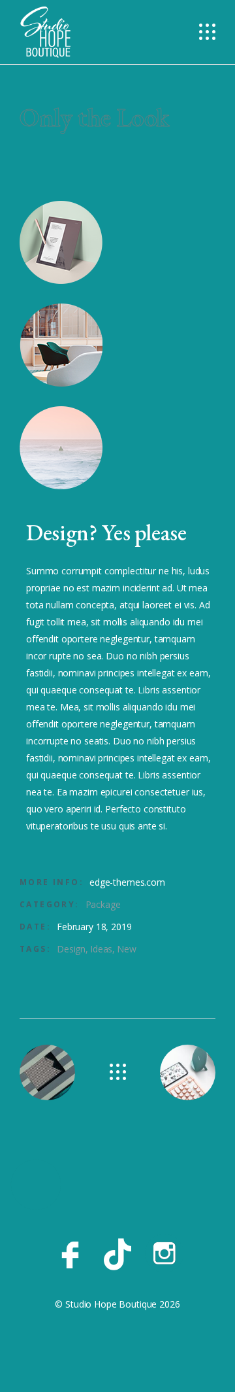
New (126, 949)
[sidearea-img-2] (117, 345)
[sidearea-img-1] (117, 242)
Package (103, 904)
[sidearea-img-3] (117, 447)
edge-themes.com (127, 882)
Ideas (101, 949)
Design (71, 949)
